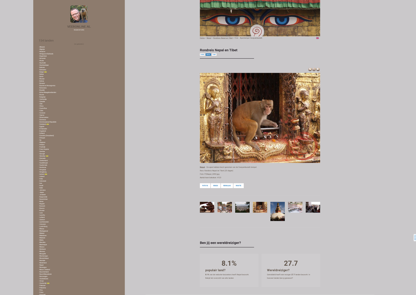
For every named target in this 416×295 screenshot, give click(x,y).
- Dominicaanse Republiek (47, 122)
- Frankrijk (42, 147)
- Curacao (42, 113)
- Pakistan (42, 285)
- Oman (41, 281)
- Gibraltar (42, 156)
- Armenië (42, 58)
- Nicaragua (42, 267)
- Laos (41, 213)
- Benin (41, 76)
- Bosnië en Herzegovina (47, 85)
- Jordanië (42, 194)
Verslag (227, 185)
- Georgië (42, 154)
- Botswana (42, 88)
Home (202, 54)
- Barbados (42, 70)
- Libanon (42, 219)
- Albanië (42, 47)
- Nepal (41, 265)
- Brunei (41, 95)
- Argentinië (43, 56)
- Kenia (41, 201)
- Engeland (42, 131)
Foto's (205, 185)
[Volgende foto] (318, 69)
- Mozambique (44, 258)
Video (215, 185)
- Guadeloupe (43, 163)
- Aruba (41, 60)
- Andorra (42, 51)
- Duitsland (42, 124)
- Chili (40, 104)
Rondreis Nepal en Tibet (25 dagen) (218, 171)
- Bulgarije (42, 97)
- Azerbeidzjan (44, 65)
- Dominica (42, 120)
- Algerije (42, 49)
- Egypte (41, 126)
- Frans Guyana (44, 149)
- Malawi (41, 233)
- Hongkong (42, 172)
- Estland (42, 133)
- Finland (41, 144)
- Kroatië (41, 210)
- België (41, 72)
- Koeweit (42, 206)
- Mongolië (42, 254)
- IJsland (41, 176)
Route (238, 185)
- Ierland (41, 174)
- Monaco (42, 251)
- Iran (40, 183)
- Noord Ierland (44, 272)
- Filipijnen (42, 142)
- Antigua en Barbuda (46, 54)
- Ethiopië (42, 138)
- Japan (41, 192)
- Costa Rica (43, 108)
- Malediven (43, 235)
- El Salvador (43, 129)
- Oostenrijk (42, 283)
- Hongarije (42, 169)
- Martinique (43, 244)
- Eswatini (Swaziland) (46, 135)
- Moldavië (42, 249)
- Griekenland (43, 160)
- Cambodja (43, 99)
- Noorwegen (43, 276)
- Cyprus (41, 115)
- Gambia (42, 151)
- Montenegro (43, 256)
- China (41, 106)
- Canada (42, 101)
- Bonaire (42, 83)
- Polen (41, 292)
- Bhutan (42, 79)
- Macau (41, 229)
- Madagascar (43, 231)
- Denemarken (43, 117)
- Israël (41, 185)
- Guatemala (43, 165)
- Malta (41, 240)
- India (41, 179)
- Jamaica (42, 190)
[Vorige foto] (314, 69)
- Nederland (43, 263)
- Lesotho (42, 215)
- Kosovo (42, 208)
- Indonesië (42, 181)
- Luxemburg (43, 226)
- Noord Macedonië (45, 274)
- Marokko (42, 242)
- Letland (42, 217)
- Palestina (42, 288)
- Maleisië (42, 238)
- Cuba (41, 110)
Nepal (208, 54)
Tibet (214, 54)
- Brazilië (42, 90)
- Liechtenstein (44, 222)
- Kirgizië (42, 204)
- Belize (41, 74)
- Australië (42, 63)
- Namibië (42, 260)
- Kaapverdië (43, 197)
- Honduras (42, 167)
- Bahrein (42, 67)
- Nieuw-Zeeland (44, 269)
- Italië (41, 188)
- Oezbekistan (43, 279)
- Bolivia (41, 81)
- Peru (41, 290)
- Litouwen (42, 224)
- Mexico (41, 247)
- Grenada (42, 158)
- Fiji (40, 140)
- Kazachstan (43, 199)
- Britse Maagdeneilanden (47, 92)
